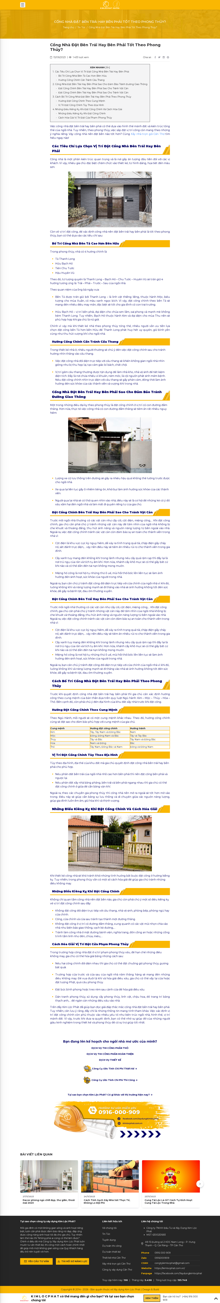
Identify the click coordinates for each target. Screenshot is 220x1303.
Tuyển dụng (109, 1239)
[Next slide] (199, 1183)
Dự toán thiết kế (111, 1251)
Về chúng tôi (109, 1228)
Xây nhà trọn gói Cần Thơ (147, 134)
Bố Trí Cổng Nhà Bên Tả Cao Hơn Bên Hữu (82, 75)
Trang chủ (68, 27)
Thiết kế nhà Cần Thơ (114, 1257)
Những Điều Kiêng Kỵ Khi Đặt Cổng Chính (82, 113)
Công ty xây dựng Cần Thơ (117, 1269)
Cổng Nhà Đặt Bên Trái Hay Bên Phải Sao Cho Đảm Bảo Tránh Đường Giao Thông (101, 84)
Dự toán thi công (111, 1245)
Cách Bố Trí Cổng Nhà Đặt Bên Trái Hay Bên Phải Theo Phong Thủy (93, 96)
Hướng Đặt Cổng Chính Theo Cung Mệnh (81, 100)
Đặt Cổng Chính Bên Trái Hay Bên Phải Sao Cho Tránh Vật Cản (93, 88)
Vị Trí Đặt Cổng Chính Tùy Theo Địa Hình (81, 105)
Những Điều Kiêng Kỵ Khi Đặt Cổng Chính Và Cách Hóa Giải (88, 109)
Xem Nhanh (100, 67)
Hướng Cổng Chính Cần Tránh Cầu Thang (81, 80)
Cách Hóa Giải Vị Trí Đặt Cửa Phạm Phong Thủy (85, 117)
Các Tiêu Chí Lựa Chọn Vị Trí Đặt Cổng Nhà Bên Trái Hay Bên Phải (92, 71)
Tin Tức (81, 27)
